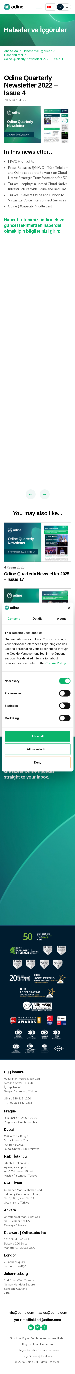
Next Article (45, 494)
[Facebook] (44, 1327)
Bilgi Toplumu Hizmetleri (37, 1344)
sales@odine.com (52, 1313)
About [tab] (61, 618)
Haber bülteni (13, 55)
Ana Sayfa (11, 51)
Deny (37, 762)
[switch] (64, 693)
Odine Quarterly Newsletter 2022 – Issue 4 (33, 59)
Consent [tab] (14, 618)
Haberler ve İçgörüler (37, 51)
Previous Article (31, 494)
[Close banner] (69, 607)
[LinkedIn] (31, 1327)
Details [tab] (37, 618)
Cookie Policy (55, 663)
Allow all (38, 736)
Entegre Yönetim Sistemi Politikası (37, 1350)
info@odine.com (21, 1313)
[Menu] (39, 7)
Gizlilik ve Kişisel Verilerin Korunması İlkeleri (37, 1338)
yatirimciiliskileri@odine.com (37, 1320)
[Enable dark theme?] (63, 7)
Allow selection (37, 749)
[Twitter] (38, 1327)
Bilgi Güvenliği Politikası (38, 1356)
